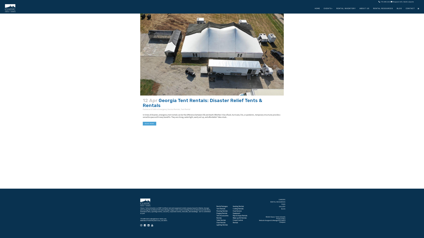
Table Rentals (221, 220)
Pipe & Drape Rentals (240, 216)
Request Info (397, 2)
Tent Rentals (220, 209)
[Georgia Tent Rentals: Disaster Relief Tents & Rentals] (212, 48)
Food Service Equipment (237, 212)
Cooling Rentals (238, 209)
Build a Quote (408, 2)
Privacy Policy (280, 219)
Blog (283, 209)
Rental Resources (277, 202)
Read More (149, 123)
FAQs (283, 204)
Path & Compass (282, 221)
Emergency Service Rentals (169, 109)
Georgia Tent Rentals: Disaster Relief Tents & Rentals (202, 103)
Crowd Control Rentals (238, 221)
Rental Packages (222, 206)
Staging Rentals (221, 213)
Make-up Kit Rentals (240, 218)
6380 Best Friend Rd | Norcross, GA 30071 (153, 220)
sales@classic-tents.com (158, 219)
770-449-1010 (144, 219)
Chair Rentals (221, 222)
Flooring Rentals (222, 211)
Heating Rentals (238, 206)
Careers (282, 200)
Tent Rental (185, 109)
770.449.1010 (385, 2)
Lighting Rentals (222, 225)
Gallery (282, 206)
